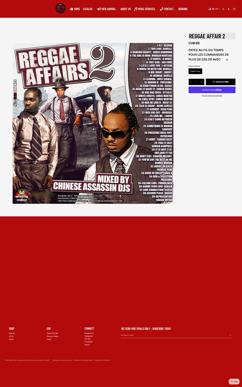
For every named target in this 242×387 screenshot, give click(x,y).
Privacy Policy (52, 336)
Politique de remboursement (62, 360)
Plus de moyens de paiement (212, 96)
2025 (11, 336)
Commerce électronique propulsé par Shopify (33, 360)
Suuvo (87, 345)
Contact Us (89, 333)
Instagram (88, 336)
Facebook (88, 342)
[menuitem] (74, 9)
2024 (11, 339)
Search (12, 333)
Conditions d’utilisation (102, 360)
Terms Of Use (52, 333)
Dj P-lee (14, 360)
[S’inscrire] (230, 335)
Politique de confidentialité (83, 360)
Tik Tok (87, 339)
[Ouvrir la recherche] (223, 9)
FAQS (49, 339)
